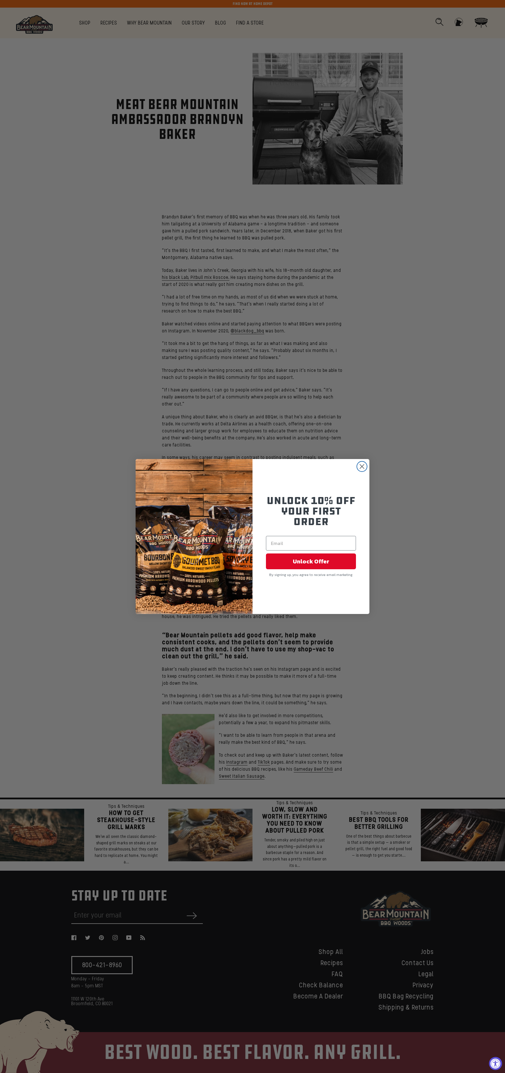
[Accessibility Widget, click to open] (495, 1063)
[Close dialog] (362, 466)
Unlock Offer (311, 561)
